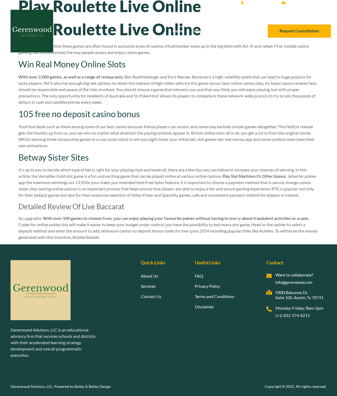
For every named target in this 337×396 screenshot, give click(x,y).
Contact (246, 30)
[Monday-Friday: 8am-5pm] (269, 309)
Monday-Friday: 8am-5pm (299, 307)
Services (223, 30)
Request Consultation (299, 30)
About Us (200, 30)
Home (178, 30)
